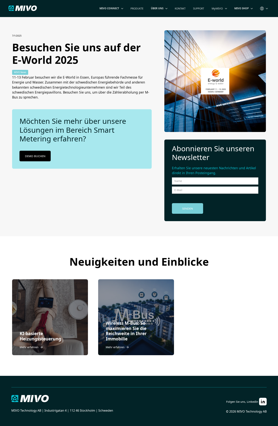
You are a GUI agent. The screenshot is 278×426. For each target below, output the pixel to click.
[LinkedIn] (263, 401)
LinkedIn (252, 401)
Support (198, 8)
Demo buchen (35, 156)
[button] (111, 8)
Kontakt (180, 8)
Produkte (136, 8)
